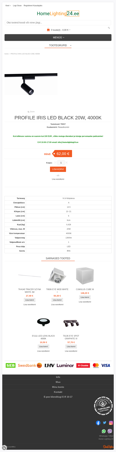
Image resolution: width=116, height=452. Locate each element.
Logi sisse (17, 6)
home (7, 54)
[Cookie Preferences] (4, 447)
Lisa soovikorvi (58, 179)
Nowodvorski (63, 127)
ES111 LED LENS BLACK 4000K (43, 337)
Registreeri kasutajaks (33, 6)
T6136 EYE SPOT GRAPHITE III (71, 337)
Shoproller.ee (108, 446)
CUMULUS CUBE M (85, 289)
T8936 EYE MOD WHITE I (57, 290)
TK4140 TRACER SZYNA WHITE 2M (29, 290)
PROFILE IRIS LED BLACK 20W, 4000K (25, 54)
